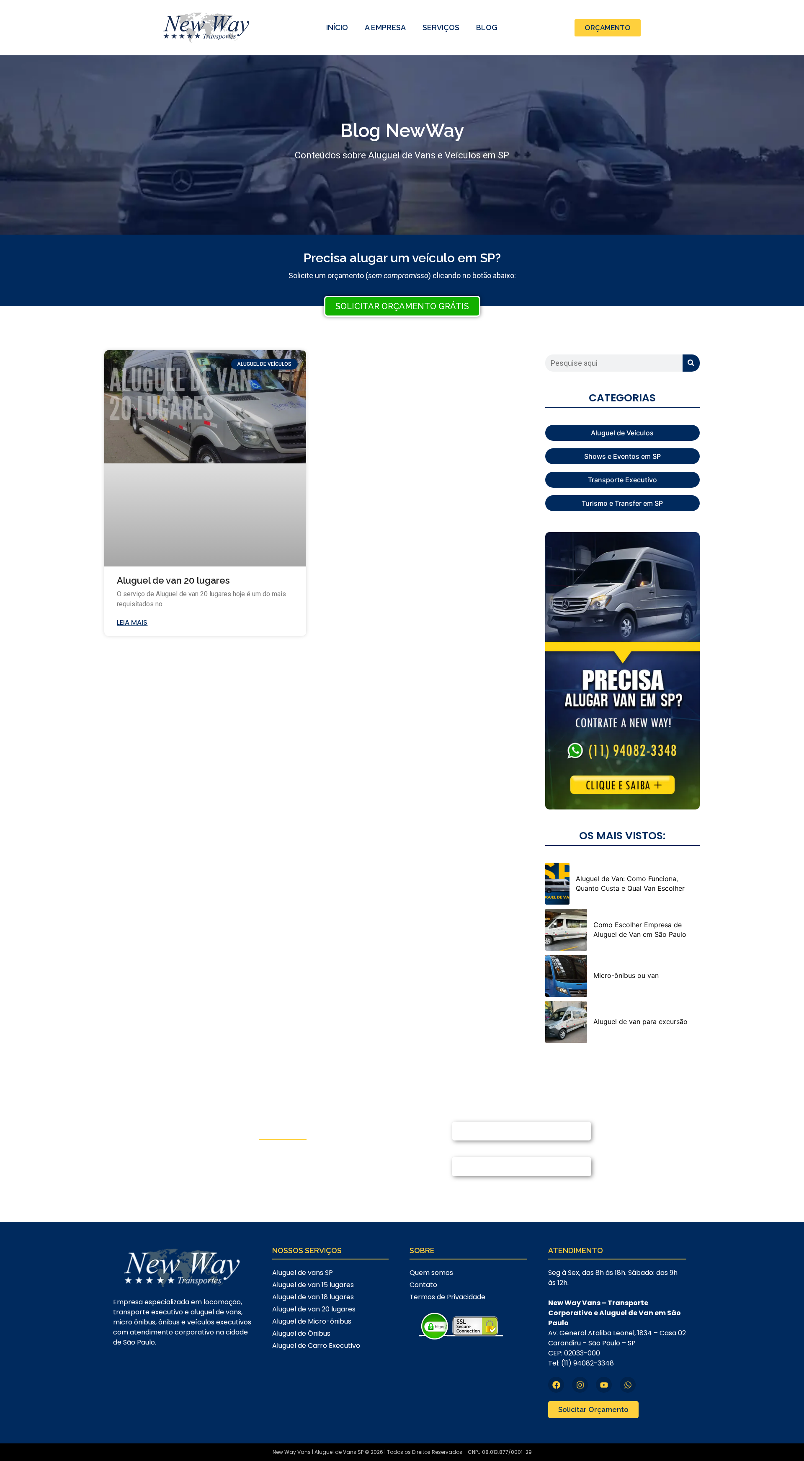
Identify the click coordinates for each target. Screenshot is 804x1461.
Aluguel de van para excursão (640, 1021)
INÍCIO (337, 27)
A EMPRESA (385, 27)
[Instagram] (580, 1385)
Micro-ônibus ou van (626, 975)
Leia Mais (132, 622)
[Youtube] (604, 1385)
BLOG (486, 27)
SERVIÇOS (441, 27)
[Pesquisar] (691, 363)
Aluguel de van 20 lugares (173, 580)
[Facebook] (556, 1385)
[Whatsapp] (628, 1385)
